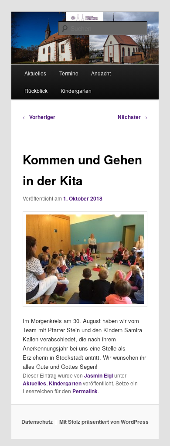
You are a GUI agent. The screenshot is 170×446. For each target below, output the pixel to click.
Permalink (85, 391)
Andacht (101, 73)
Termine (68, 73)
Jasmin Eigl (98, 375)
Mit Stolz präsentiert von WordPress (104, 422)
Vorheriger (39, 117)
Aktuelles (35, 73)
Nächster (132, 117)
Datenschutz (37, 422)
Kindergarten (76, 90)
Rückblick (36, 90)
